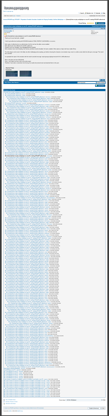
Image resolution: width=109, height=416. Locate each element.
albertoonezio (47, 256)
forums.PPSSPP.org (8, 19)
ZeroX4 (48, 228)
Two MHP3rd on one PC (10, 370)
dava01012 (48, 207)
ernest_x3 (46, 200)
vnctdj (45, 231)
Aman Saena (47, 331)
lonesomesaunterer (48, 363)
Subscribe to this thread (10, 403)
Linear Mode (102, 26)
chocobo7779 (48, 188)
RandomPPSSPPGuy (48, 335)
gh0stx (45, 141)
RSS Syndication (40, 407)
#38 (104, 28)
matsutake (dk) (47, 114)
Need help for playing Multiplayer (12, 368)
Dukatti (45, 109)
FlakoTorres (48, 96)
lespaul (47, 337)
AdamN (45, 297)
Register (18, 15)
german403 (46, 179)
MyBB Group (20, 410)
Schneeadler (8, 31)
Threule (46, 298)
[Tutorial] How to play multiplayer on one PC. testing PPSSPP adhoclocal (22, 92)
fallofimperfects (47, 362)
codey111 (46, 205)
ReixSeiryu (46, 126)
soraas (45, 312)
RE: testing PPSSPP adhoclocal (13, 93)
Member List (90, 13)
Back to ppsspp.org (8, 11)
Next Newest (15, 82)
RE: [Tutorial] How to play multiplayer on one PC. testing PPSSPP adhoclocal (25, 97)
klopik (45, 225)
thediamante (46, 233)
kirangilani (46, 338)
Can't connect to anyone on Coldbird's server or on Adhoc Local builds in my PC (23, 379)
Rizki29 (46, 135)
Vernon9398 (46, 194)
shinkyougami (47, 324)
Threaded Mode (95, 26)
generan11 (23, 368)
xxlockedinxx (47, 239)
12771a (48, 301)
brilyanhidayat (47, 132)
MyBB (10, 410)
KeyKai (47, 342)
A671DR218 (46, 248)
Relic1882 (46, 253)
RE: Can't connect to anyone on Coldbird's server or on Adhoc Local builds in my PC (24, 380)
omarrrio (46, 379)
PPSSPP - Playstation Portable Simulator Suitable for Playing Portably (33, 19)
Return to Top (18, 407)
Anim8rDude (46, 266)
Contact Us (6, 407)
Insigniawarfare (47, 217)
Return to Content (25, 407)
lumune (23, 93)
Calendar (98, 13)
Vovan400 (24, 103)
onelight (42, 92)
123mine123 (46, 204)
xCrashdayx (47, 186)
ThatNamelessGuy (48, 129)
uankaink (46, 317)
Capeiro (46, 345)
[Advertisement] (60, 6)
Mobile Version (33, 407)
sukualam (21, 376)
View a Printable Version (10, 399)
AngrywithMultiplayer (51, 197)
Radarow (46, 230)
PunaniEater (46, 343)
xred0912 (46, 306)
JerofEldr (46, 163)
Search (82, 13)
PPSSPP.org (12, 407)
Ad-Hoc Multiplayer (58, 19)
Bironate (46, 191)
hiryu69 (46, 121)
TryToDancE (47, 104)
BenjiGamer (46, 340)
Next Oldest (8, 82)
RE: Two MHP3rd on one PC (11, 371)
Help (104, 13)
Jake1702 (46, 171)
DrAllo (45, 193)
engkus (46, 172)
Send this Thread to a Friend (11, 401)
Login (14, 15)
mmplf (45, 332)
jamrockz (46, 183)
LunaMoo (46, 290)
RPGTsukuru (47, 211)
